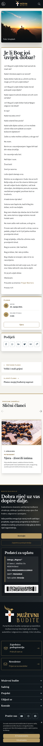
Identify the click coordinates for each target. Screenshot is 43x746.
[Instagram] (28, 716)
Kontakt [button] (5, 705)
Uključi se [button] (6, 699)
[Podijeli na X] (24, 344)
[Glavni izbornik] (3, 4)
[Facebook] (35, 716)
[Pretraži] (39, 4)
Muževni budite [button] (10, 680)
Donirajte (21, 536)
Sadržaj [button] (5, 687)
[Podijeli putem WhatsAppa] (12, 344)
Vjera (21, 324)
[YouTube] (21, 716)
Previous (2, 411)
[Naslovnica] (21, 4)
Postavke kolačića (22, 736)
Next (41, 411)
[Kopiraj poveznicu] (37, 344)
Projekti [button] (5, 693)
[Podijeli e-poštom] (30, 344)
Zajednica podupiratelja (21, 542)
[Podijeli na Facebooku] (6, 344)
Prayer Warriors (27, 283)
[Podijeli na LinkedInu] (18, 344)
